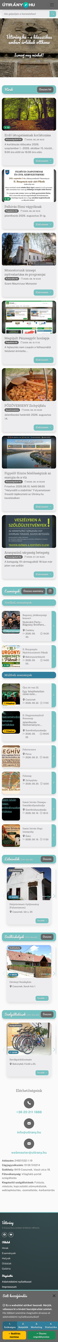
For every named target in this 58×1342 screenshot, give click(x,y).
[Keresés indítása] (52, 14)
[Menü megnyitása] (52, 4)
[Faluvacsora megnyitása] (54, 756)
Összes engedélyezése (41, 1335)
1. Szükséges (10, 1326)
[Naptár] (50, 591)
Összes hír (45, 89)
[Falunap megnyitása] (54, 783)
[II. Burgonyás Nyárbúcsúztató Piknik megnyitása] (54, 656)
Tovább (41, 920)
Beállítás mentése (15, 1335)
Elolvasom (42, 160)
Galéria (6, 1268)
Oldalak (6, 1263)
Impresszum (9, 1286)
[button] (54, 896)
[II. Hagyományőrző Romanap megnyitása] (54, 726)
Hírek (5, 1248)
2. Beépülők (23, 1326)
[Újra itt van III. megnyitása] (54, 695)
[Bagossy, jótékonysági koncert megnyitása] (54, 626)
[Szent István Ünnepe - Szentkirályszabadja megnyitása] (54, 809)
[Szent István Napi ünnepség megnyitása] (54, 835)
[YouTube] (11, 1234)
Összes (47, 859)
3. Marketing (36, 1326)
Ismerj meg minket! (29, 55)
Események (9, 1253)
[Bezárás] (54, 1295)
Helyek (6, 1258)
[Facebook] (4, 1234)
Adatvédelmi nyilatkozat (16, 1281)
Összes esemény (33, 591)
